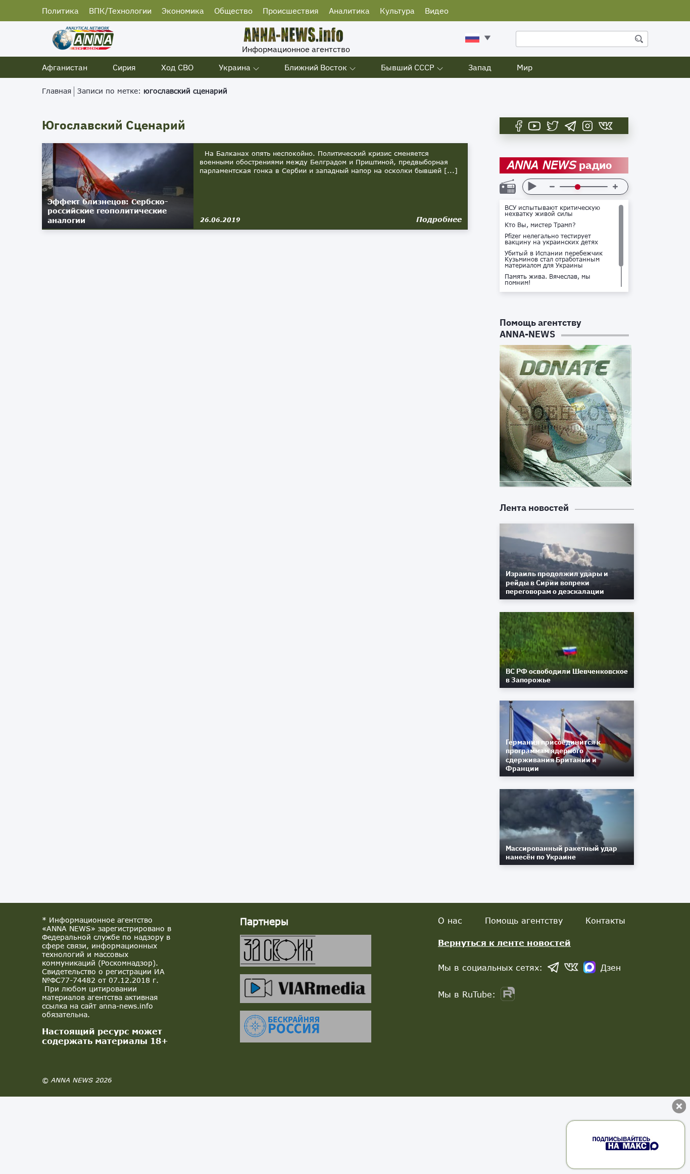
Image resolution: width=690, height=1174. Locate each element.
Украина (235, 67)
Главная (56, 90)
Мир (524, 67)
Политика (60, 11)
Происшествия (291, 11)
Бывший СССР (407, 67)
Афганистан (64, 67)
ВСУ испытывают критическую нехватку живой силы (552, 211)
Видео (437, 11)
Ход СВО (177, 67)
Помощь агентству (524, 920)
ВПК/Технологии (120, 11)
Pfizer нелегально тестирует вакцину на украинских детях (551, 239)
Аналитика (349, 11)
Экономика (183, 11)
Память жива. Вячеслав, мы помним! (547, 280)
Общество (233, 11)
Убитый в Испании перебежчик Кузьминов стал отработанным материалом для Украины (554, 259)
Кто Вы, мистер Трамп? (540, 225)
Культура (397, 11)
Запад (479, 67)
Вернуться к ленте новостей (504, 942)
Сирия (124, 67)
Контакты (605, 920)
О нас (450, 920)
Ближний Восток (315, 67)
